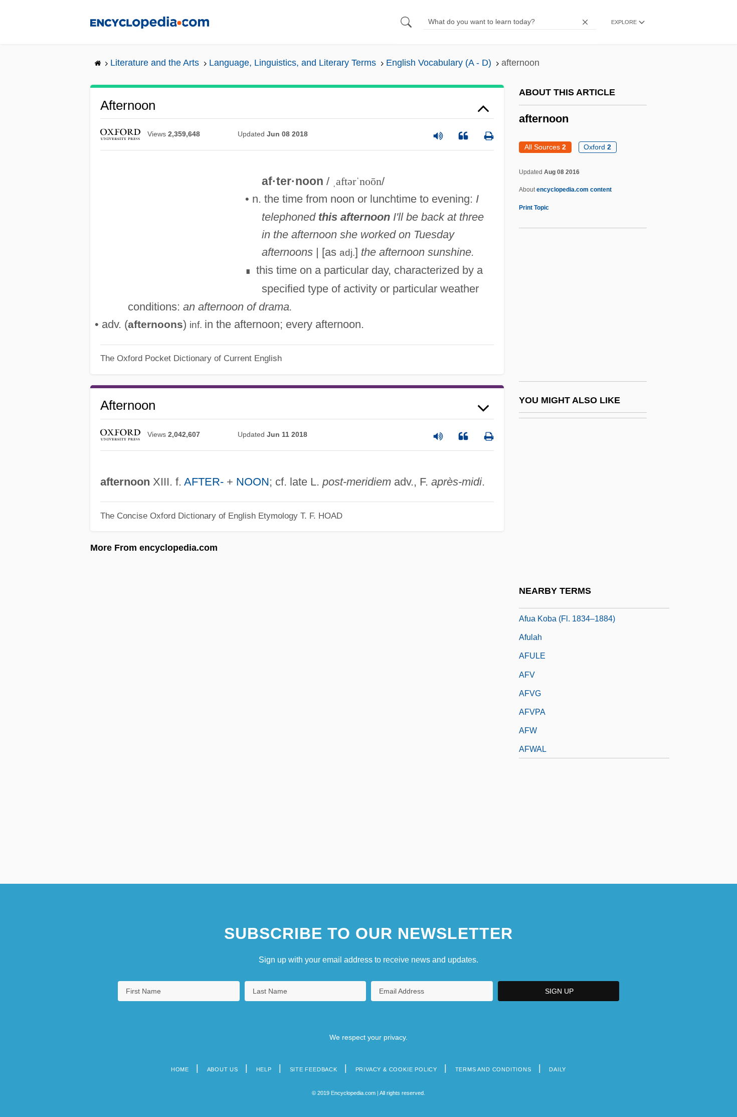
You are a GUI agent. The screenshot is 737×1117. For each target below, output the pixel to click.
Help (264, 1069)
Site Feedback (313, 1069)
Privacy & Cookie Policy (396, 1069)
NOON (252, 481)
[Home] (149, 22)
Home (180, 1069)
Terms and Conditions (493, 1069)
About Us (222, 1069)
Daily (557, 1069)
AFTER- (204, 481)
